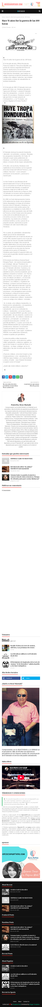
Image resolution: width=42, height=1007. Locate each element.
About (19, 1001)
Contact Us (26, 1001)
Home (14, 1001)
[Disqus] (21, 559)
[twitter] (30, 678)
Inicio (3, 17)
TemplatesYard (17, 1004)
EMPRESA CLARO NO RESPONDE (21, 459)
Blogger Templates (34, 1004)
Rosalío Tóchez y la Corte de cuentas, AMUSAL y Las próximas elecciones (22, 646)
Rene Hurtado (7, 27)
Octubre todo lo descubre (19, 890)
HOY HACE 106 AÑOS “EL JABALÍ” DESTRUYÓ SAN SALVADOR (21, 468)
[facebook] (11, 678)
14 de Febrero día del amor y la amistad (23, 945)
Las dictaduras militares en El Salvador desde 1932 (23, 655)
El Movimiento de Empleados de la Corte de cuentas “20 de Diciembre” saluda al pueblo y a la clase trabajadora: (25, 664)
